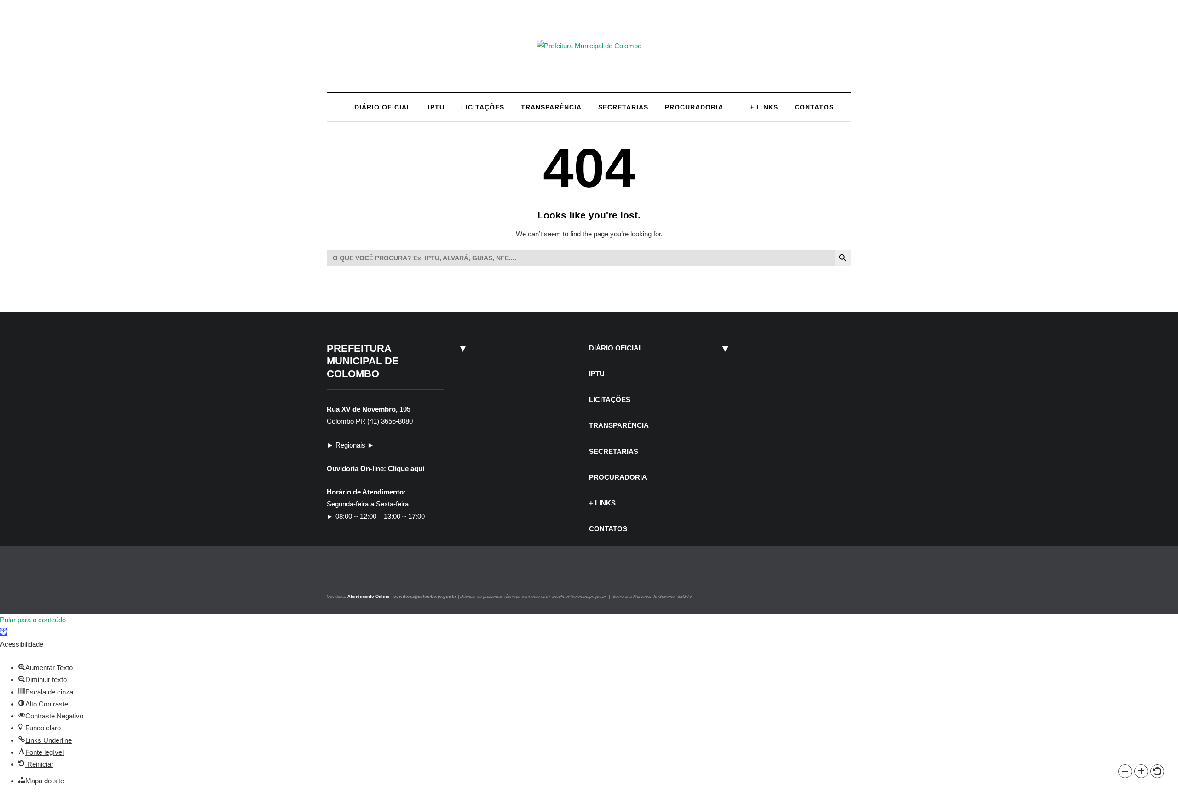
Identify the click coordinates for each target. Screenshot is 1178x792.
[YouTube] (361, 576)
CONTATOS (814, 107)
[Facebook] (351, 576)
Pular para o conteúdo (33, 620)
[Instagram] (339, 576)
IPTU (436, 107)
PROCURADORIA (694, 107)
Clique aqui (406, 468)
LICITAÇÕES (482, 107)
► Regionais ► (350, 445)
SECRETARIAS (623, 107)
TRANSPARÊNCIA (551, 107)
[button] (1125, 771)
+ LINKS (764, 107)
